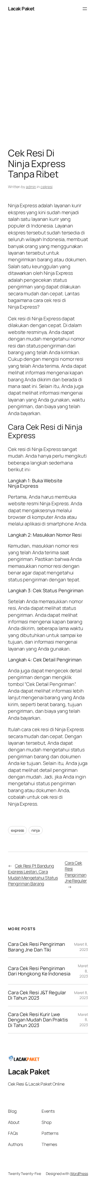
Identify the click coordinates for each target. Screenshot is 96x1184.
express (17, 830)
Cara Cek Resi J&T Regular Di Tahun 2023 (37, 995)
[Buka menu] (85, 9)
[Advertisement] (48, 84)
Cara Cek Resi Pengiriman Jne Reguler (76, 872)
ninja (35, 830)
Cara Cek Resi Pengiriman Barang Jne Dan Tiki (36, 946)
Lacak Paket (21, 8)
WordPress (79, 1173)
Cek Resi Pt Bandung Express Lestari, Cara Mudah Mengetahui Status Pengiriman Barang (33, 875)
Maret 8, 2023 (81, 947)
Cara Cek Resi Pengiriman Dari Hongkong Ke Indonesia (39, 971)
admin (31, 186)
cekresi (47, 186)
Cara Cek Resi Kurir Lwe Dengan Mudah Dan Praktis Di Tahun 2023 (38, 1020)
